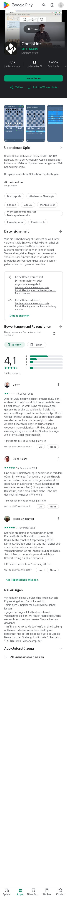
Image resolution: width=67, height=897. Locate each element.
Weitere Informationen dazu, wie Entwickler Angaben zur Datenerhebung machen (35, 306)
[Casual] (28, 204)
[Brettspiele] (14, 196)
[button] (41, 66)
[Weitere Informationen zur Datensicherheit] (19, 315)
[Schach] (11, 204)
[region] (33, 64)
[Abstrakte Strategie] (41, 196)
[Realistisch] (38, 222)
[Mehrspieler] (47, 204)
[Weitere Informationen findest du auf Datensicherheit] (60, 231)
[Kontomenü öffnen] (61, 5)
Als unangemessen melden (24, 657)
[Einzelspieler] (15, 222)
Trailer (33, 29)
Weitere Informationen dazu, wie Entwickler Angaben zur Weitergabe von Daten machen (35, 290)
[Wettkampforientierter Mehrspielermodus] (33, 213)
